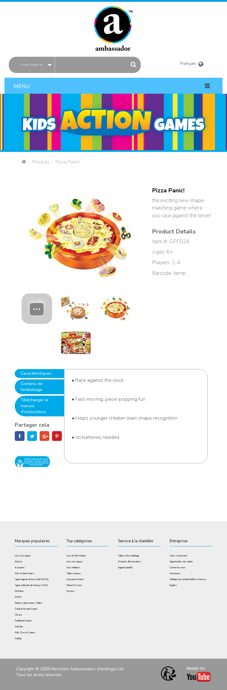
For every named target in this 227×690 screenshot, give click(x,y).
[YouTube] (37, 308)
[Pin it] (57, 436)
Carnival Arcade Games (26, 609)
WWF (18, 597)
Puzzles (71, 591)
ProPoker (19, 591)
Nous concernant (178, 555)
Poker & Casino (74, 585)
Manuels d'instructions (129, 561)
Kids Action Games (24, 573)
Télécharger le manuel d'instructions (34, 406)
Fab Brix (19, 626)
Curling (18, 638)
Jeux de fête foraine (76, 555)
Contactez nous (178, 567)
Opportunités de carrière (181, 561)
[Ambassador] (113, 24)
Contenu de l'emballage (32, 386)
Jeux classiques (23, 555)
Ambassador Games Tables (29, 603)
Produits (41, 161)
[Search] (134, 64)
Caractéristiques (36, 373)
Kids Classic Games (25, 632)
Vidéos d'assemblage (128, 555)
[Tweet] (32, 436)
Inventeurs (175, 573)
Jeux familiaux (73, 567)
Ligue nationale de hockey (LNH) (31, 585)
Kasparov (20, 567)
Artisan (18, 561)
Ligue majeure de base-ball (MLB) (32, 579)
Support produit (125, 567)
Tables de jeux (74, 573)
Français (189, 62)
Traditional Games (23, 620)
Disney (18, 614)
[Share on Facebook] (20, 436)
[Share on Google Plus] (44, 436)
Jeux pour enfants (75, 579)
